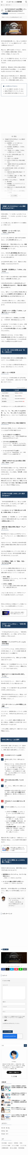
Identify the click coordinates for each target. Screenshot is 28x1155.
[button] (3, 969)
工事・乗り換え (6, 1128)
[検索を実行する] (25, 1045)
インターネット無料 (6, 1145)
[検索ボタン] (26, 2)
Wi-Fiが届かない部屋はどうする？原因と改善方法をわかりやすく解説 (17, 849)
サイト (4, 1011)
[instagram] (14, 1076)
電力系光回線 (21, 1148)
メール (5, 1006)
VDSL (21, 1143)
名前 (4, 1001)
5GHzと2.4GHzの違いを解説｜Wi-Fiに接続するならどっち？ (17, 613)
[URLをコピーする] (25, 969)
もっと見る (14, 195)
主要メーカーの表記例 (12, 158)
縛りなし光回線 (13, 1148)
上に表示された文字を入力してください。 (11, 1023)
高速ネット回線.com (14, 1072)
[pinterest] (16, 1076)
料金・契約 (5, 1131)
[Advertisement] (14, 115)
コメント (5, 985)
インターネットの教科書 (14, 2)
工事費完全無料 (5, 1148)
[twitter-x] (12, 1076)
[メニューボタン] (2, 2)
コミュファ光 (23, 1145)
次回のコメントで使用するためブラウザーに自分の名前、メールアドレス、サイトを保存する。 (14, 1017)
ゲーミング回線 (15, 1145)
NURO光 (16, 1143)
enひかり (10, 1143)
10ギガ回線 (4, 1143)
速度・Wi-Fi (5, 13)
